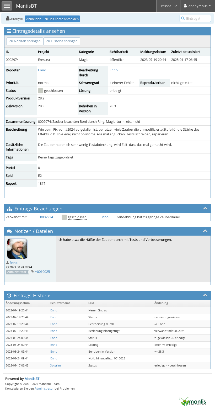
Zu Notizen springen (25, 41)
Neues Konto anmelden (62, 19)
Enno (42, 70)
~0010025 (42, 271)
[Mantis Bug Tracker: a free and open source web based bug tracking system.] (192, 401)
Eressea (166, 5)
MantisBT (32, 378)
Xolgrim (55, 365)
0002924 (46, 217)
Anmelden (33, 19)
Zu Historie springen (62, 41)
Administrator (44, 388)
